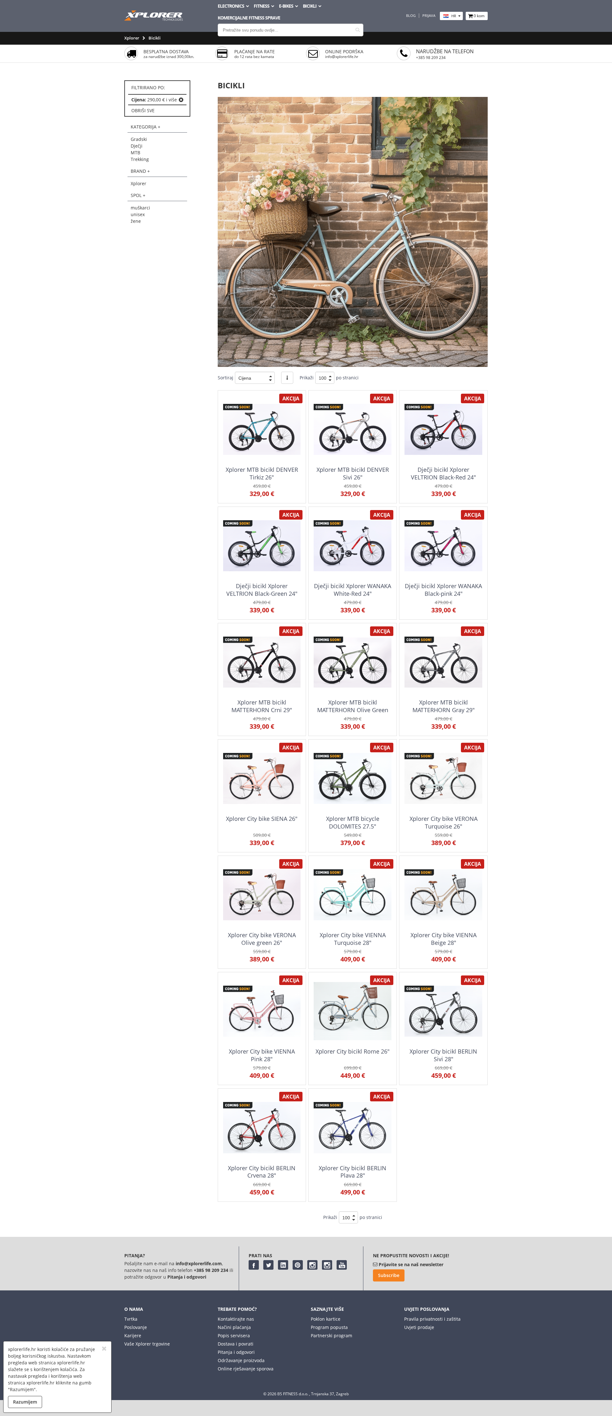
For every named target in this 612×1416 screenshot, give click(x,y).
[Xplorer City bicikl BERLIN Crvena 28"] (262, 1127)
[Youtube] (342, 1265)
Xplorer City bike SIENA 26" (261, 818)
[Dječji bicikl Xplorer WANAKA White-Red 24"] (352, 545)
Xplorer (131, 38)
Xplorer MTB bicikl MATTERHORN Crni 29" (261, 705)
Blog (411, 15)
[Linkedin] (283, 1265)
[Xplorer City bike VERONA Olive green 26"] (262, 894)
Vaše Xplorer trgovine (147, 1344)
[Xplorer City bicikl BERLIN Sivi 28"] (443, 1011)
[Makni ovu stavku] (181, 99)
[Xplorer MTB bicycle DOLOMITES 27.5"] (352, 778)
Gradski (139, 139)
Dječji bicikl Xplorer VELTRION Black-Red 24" (443, 473)
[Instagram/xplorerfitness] (327, 1265)
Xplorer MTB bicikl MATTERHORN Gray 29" (443, 705)
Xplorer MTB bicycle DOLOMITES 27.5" (352, 822)
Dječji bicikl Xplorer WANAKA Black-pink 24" (443, 589)
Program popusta (329, 1327)
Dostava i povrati (235, 1344)
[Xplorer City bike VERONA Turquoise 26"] (443, 778)
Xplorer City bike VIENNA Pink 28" (262, 1054)
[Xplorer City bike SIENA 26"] (262, 778)
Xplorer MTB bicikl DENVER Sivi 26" (353, 473)
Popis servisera (234, 1335)
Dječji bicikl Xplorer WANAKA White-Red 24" (352, 589)
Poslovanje (135, 1327)
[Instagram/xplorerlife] (312, 1265)
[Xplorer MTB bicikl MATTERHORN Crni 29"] (262, 662)
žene (136, 221)
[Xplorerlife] (154, 19)
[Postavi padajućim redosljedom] (287, 378)
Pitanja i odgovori (236, 1352)
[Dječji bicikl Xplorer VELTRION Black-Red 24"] (443, 429)
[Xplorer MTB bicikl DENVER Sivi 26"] (352, 429)
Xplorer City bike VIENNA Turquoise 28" (353, 938)
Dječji (136, 146)
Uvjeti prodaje (419, 1327)
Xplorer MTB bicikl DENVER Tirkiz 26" (262, 473)
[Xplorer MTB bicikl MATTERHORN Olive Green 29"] (352, 662)
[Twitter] (268, 1265)
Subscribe (388, 1275)
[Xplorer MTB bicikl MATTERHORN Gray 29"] (443, 662)
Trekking (140, 159)
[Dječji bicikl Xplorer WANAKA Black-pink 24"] (443, 545)
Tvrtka (130, 1319)
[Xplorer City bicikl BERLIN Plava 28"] (352, 1127)
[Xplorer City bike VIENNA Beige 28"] (443, 894)
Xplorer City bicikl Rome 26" (353, 1051)
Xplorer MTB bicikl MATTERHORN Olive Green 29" (352, 709)
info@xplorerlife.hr (341, 56)
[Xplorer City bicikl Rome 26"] (352, 1011)
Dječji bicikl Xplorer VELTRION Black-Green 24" (261, 589)
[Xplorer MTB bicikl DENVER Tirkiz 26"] (262, 429)
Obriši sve (143, 110)
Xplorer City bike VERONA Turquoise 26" (443, 822)
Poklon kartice (325, 1319)
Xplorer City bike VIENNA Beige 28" (444, 938)
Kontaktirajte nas (236, 1319)
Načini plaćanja (234, 1327)
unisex (138, 214)
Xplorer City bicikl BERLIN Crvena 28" (261, 1171)
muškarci (140, 208)
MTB (135, 153)
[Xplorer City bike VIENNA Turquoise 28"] (352, 894)
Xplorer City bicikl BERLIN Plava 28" (352, 1171)
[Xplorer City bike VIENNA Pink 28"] (262, 1011)
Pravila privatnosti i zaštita (432, 1319)
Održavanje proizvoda (241, 1360)
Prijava (428, 15)
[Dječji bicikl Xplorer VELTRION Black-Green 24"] (262, 545)
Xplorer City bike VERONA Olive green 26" (262, 938)
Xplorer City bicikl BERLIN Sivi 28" (443, 1054)
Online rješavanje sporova (245, 1369)
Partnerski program (331, 1335)
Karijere (132, 1335)
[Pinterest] (298, 1265)
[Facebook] (254, 1265)
